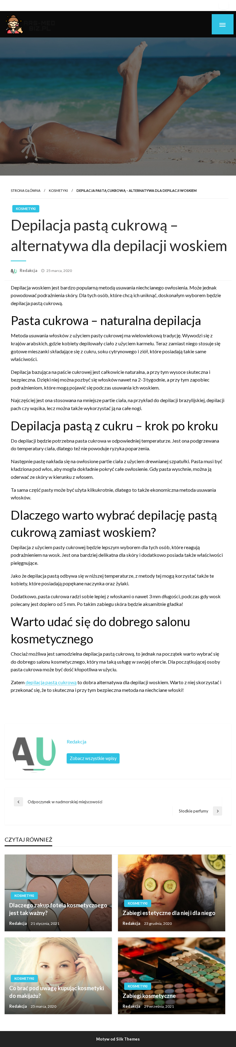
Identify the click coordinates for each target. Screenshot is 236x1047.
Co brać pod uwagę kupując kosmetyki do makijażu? (56, 992)
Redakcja (29, 270)
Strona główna (25, 190)
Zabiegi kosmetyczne (149, 995)
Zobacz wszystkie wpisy (93, 758)
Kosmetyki (58, 190)
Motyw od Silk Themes (118, 1039)
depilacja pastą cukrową (51, 682)
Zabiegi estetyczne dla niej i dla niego (169, 912)
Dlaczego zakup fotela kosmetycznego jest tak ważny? (58, 909)
